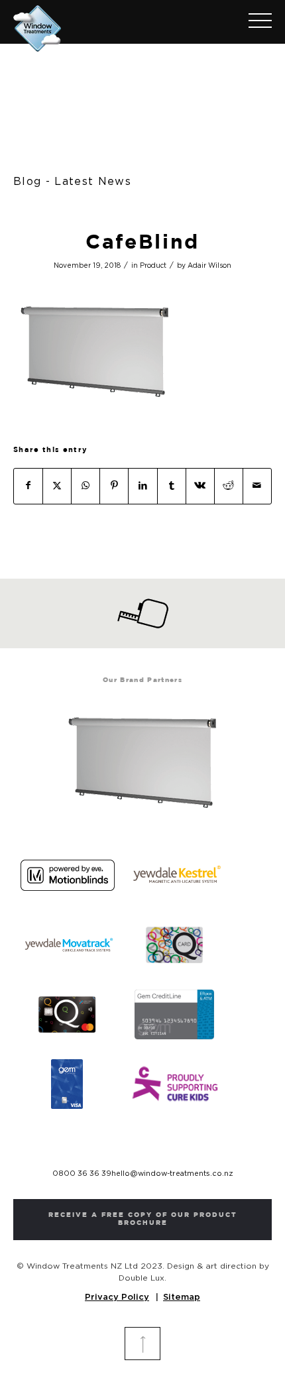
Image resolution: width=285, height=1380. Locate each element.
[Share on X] (57, 486)
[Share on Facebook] (28, 486)
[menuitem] (253, 22)
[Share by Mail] (257, 486)
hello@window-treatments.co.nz (172, 1173)
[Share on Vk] (200, 486)
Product (153, 265)
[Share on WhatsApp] (85, 486)
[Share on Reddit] (229, 486)
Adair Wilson (209, 265)
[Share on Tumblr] (172, 486)
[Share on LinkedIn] (142, 486)
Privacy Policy (117, 1297)
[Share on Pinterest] (114, 486)
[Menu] (253, 22)
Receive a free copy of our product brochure (142, 1219)
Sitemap (181, 1297)
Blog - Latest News (72, 181)
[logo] (116, 26)
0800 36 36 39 (81, 1173)
